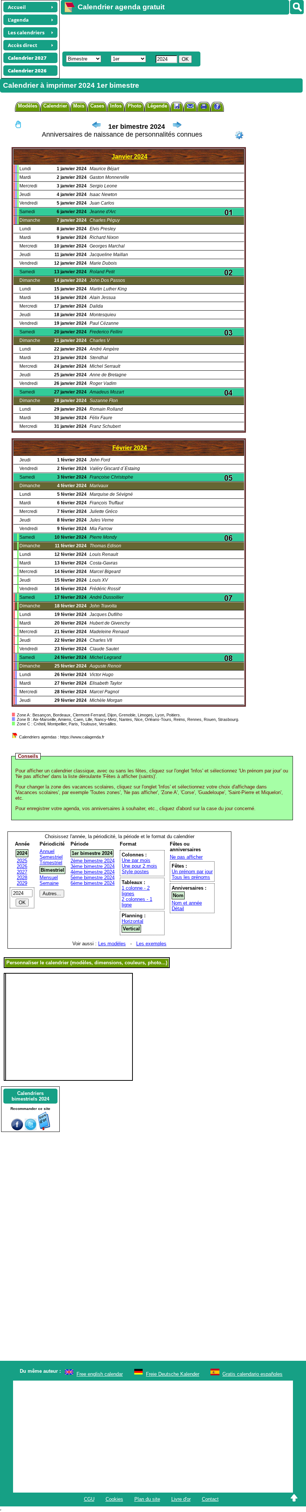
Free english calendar (99, 1374)
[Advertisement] (180, 32)
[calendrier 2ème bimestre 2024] (176, 126)
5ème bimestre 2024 (93, 877)
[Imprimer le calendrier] (203, 107)
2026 (22, 866)
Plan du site (147, 1499)
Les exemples (151, 943)
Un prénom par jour (192, 871)
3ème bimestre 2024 (93, 866)
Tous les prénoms (191, 877)
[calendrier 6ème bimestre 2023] (96, 126)
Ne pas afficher (186, 857)
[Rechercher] (297, 7)
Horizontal (132, 921)
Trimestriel (51, 862)
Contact (210, 1499)
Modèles (27, 106)
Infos (116, 106)
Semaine (49, 883)
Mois (78, 106)
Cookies (114, 1499)
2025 (22, 861)
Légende (157, 106)
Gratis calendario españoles (252, 1374)
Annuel (47, 851)
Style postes (135, 871)
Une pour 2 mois (139, 866)
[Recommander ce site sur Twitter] (31, 1129)
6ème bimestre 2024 (93, 883)
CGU (89, 1499)
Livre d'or (181, 1499)
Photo (134, 106)
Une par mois (136, 860)
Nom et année (187, 903)
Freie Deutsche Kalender (172, 1374)
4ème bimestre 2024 (93, 872)
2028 (22, 877)
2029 (22, 883)
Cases (97, 106)
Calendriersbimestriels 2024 (30, 1096)
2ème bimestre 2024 (93, 861)
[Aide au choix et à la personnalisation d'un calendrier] (217, 107)
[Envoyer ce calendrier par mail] (190, 105)
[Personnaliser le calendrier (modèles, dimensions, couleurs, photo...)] (239, 135)
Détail (178, 908)
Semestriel (51, 857)
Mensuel (49, 877)
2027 (22, 872)
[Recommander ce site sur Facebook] (17, 1129)
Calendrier (55, 106)
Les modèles (112, 943)
